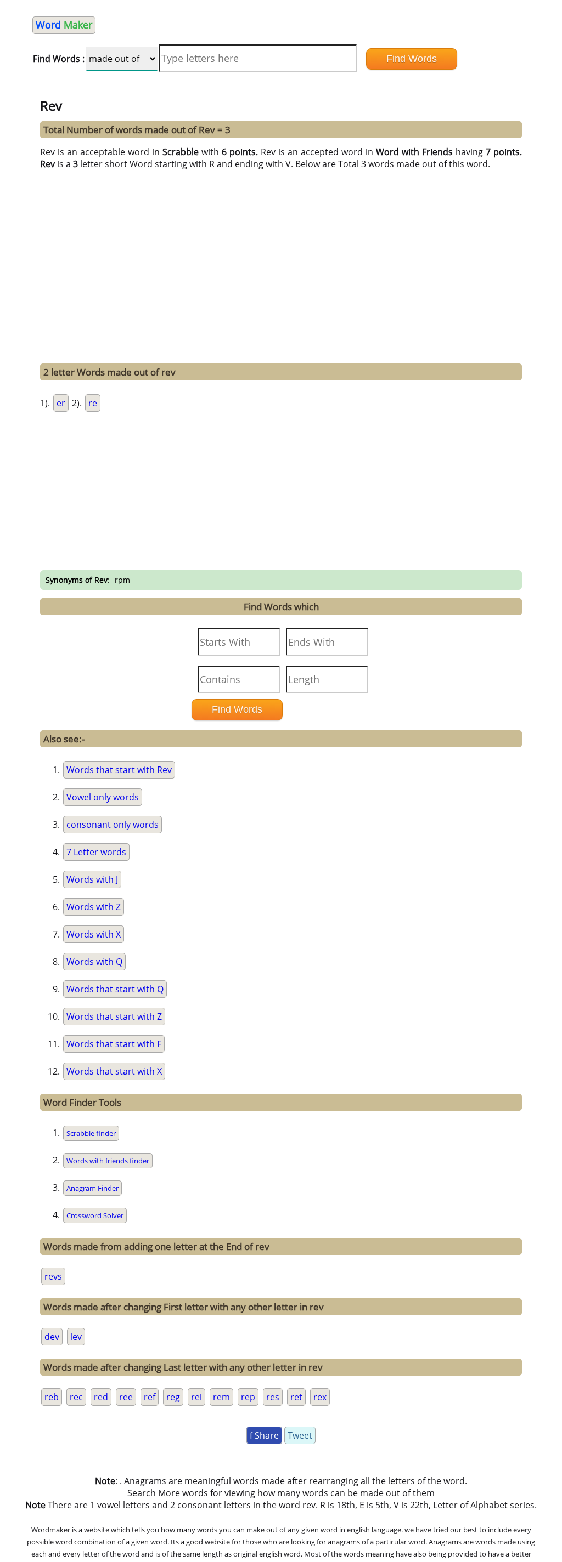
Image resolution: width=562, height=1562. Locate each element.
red (101, 1397)
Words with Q (94, 962)
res (272, 1397)
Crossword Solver (94, 1215)
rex (320, 1397)
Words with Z (93, 907)
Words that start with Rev (119, 770)
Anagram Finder (92, 1188)
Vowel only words (102, 797)
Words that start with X (114, 1071)
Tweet (300, 1435)
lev (76, 1337)
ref (149, 1397)
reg (173, 1397)
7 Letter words (96, 852)
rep (248, 1397)
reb (51, 1397)
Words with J (92, 879)
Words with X (93, 934)
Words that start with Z (114, 1016)
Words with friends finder (107, 1161)
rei (196, 1397)
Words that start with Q (115, 989)
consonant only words (112, 825)
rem (221, 1397)
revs (53, 1276)
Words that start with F (113, 1044)
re (92, 403)
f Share (264, 1435)
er (61, 403)
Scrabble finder (91, 1133)
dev (51, 1337)
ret (296, 1397)
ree (126, 1397)
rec (76, 1397)
